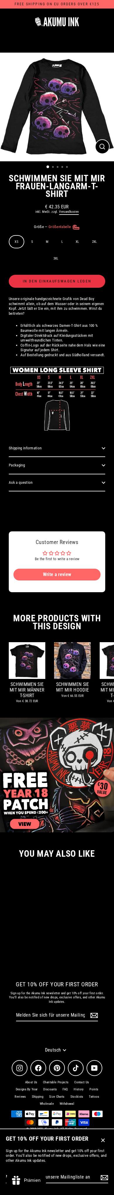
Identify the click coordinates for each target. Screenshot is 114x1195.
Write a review (57, 574)
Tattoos (94, 1097)
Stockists (76, 1097)
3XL (55, 258)
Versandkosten (69, 212)
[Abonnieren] (103, 1177)
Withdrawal (67, 1104)
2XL (94, 242)
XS (16, 242)
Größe (53, 227)
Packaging (17, 465)
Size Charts (57, 1097)
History (79, 1089)
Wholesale (47, 1104)
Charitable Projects (55, 1082)
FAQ (65, 1089)
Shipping (38, 1097)
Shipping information (25, 448)
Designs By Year (27, 1089)
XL (77, 242)
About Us (31, 1082)
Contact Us (81, 1082)
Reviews (20, 1097)
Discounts (50, 1089)
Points (93, 1089)
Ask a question (20, 482)
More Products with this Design (57, 622)
